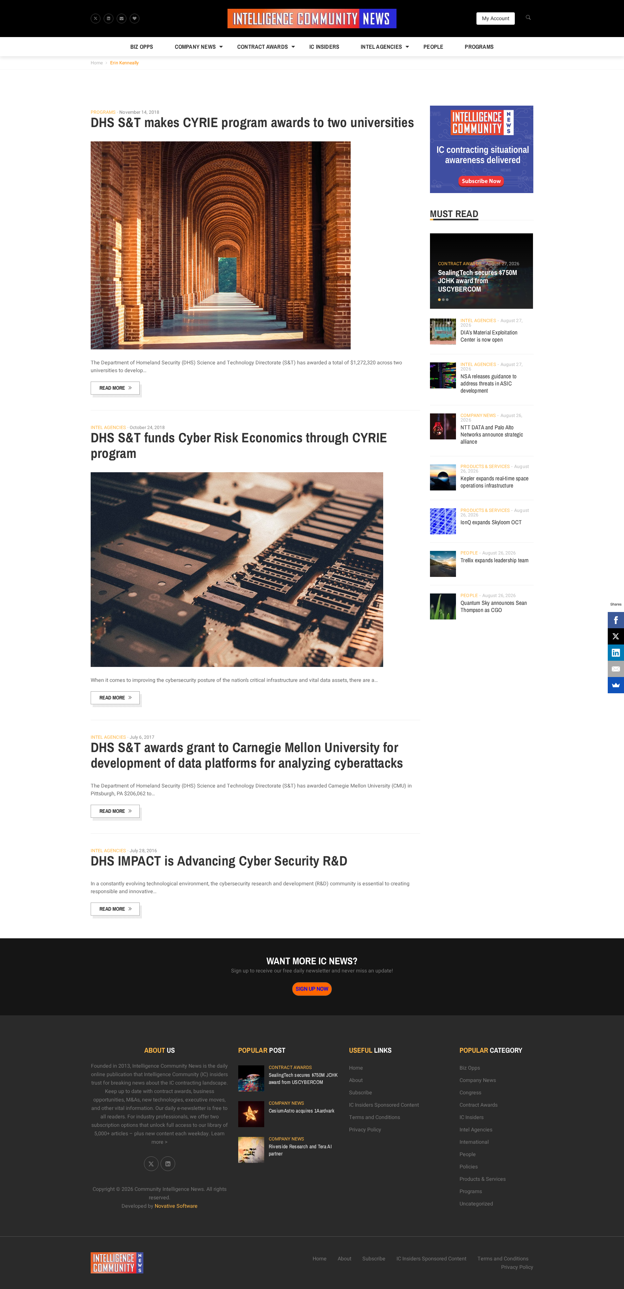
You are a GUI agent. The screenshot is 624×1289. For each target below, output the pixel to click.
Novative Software (176, 1206)
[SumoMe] (616, 685)
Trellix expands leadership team (494, 560)
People (433, 47)
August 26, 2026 (499, 553)
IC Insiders (324, 47)
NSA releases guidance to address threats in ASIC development (488, 383)
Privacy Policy (365, 1130)
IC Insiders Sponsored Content (384, 1105)
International (474, 1142)
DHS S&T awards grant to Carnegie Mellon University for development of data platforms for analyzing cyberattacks (247, 755)
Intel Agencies (381, 47)
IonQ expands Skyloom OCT (491, 522)
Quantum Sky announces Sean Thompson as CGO (494, 606)
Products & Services (485, 466)
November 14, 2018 (139, 112)
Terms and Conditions (374, 1117)
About (356, 1080)
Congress (470, 1093)
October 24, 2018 (147, 427)
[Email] (616, 669)
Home (97, 62)
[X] (616, 636)
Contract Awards (262, 47)
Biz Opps (141, 47)
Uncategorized (476, 1204)
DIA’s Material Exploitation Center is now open (489, 336)
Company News (195, 47)
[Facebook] (616, 620)
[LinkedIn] (616, 652)
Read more (112, 387)
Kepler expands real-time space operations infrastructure (494, 481)
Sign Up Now (312, 989)
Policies (469, 1167)
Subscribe (360, 1093)
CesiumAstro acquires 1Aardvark (301, 1110)
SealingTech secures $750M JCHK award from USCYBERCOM (477, 280)
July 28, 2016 (143, 850)
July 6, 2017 (142, 737)
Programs (479, 47)
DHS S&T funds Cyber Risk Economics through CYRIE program (239, 445)
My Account (495, 18)
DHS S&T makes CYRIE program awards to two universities (252, 122)
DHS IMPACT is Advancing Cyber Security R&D (219, 861)
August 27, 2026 (503, 263)
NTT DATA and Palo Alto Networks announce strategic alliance (492, 434)
